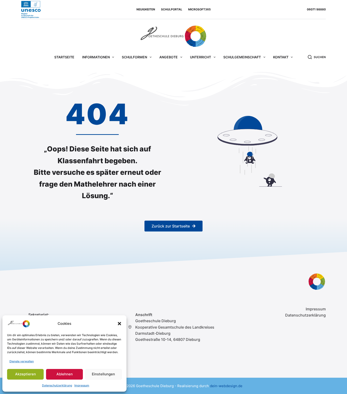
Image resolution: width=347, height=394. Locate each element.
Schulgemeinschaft (242, 57)
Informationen (96, 57)
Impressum (81, 385)
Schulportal (171, 9)
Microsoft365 (199, 9)
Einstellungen (103, 374)
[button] (119, 323)
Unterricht (200, 57)
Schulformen (134, 57)
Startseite (64, 57)
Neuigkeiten (145, 9)
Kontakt (280, 57)
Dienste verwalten (21, 361)
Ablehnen (64, 374)
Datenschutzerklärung (57, 385)
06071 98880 (316, 9)
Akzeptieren (25, 374)
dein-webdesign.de (226, 386)
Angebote (168, 57)
